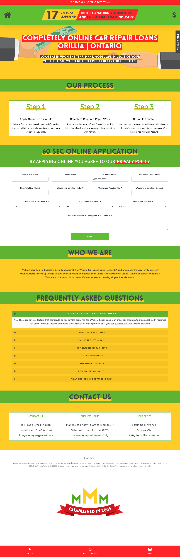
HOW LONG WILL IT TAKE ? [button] (92, 332)
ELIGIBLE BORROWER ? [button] (92, 356)
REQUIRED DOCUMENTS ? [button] (92, 363)
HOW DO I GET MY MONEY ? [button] (92, 371)
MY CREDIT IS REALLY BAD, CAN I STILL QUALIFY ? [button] (92, 314)
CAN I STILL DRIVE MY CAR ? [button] (92, 340)
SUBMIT (90, 236)
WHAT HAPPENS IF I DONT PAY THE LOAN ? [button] (92, 379)
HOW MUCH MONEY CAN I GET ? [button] (92, 348)
